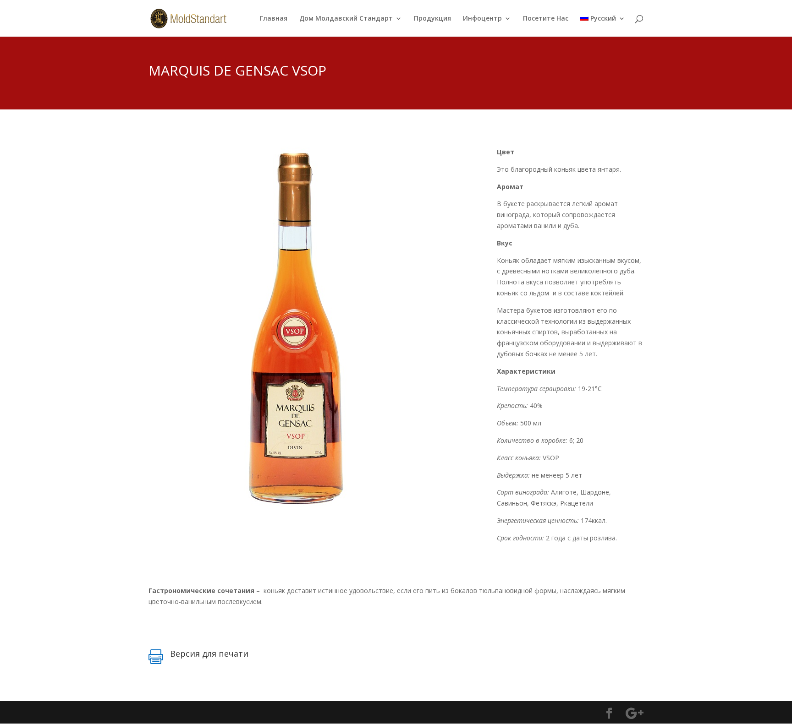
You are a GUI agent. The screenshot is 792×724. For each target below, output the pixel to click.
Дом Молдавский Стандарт (346, 18)
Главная (273, 18)
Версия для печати (209, 653)
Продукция (432, 18)
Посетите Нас (545, 18)
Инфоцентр (482, 18)
